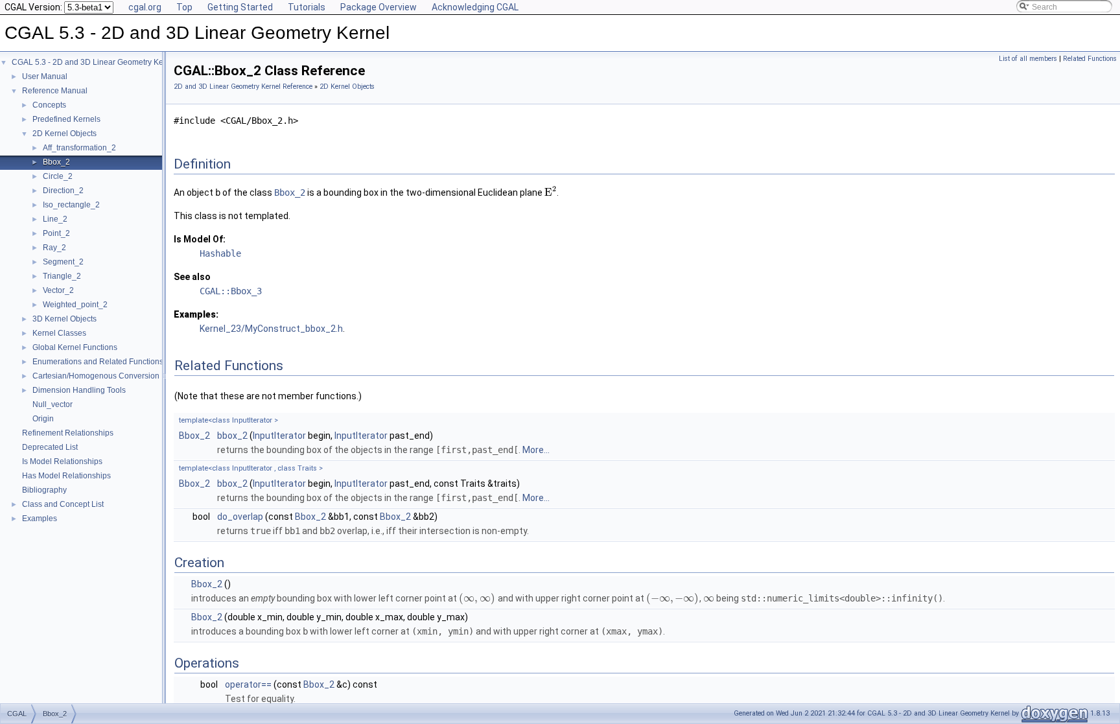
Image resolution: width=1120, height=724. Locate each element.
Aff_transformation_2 (79, 147)
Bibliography (44, 490)
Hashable (220, 253)
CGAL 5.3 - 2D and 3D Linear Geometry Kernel (94, 62)
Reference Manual (55, 90)
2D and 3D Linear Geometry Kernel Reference (243, 86)
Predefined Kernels (66, 119)
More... (536, 450)
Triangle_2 (62, 276)
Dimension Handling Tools (79, 390)
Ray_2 (54, 247)
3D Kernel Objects (64, 318)
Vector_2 (58, 290)
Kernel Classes (59, 333)
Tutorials (306, 7)
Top (184, 7)
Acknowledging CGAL (475, 7)
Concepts (49, 105)
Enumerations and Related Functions (97, 361)
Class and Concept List (63, 504)
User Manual (44, 76)
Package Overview (378, 7)
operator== (248, 684)
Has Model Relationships (66, 475)
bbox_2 (232, 435)
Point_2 (56, 233)
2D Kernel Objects (64, 133)
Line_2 (55, 219)
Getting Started (240, 7)
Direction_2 (63, 190)
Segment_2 (63, 261)
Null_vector (52, 404)
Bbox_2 (56, 162)
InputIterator (279, 435)
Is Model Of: (200, 239)
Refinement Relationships (67, 433)
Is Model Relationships (62, 461)
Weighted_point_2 (75, 304)
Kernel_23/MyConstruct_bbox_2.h (271, 328)
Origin (43, 418)
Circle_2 (58, 176)
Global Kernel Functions (74, 347)
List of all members (1028, 58)
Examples (39, 518)
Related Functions (1090, 58)
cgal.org (144, 7)
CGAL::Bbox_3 (231, 291)
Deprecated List (50, 447)
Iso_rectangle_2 (71, 204)
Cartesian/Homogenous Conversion (95, 375)
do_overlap (240, 516)
